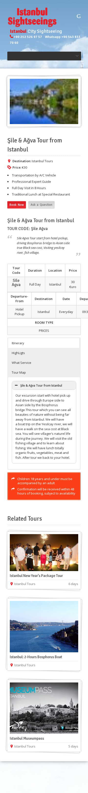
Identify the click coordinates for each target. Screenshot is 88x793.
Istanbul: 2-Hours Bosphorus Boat (36, 657)
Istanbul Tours (42, 161)
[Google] (79, 16)
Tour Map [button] (19, 372)
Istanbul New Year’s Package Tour (36, 575)
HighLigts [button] (18, 353)
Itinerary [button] (18, 343)
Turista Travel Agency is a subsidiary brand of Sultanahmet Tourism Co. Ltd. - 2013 (43, 775)
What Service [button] (21, 362)
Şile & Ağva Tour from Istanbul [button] (41, 385)
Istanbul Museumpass (27, 738)
